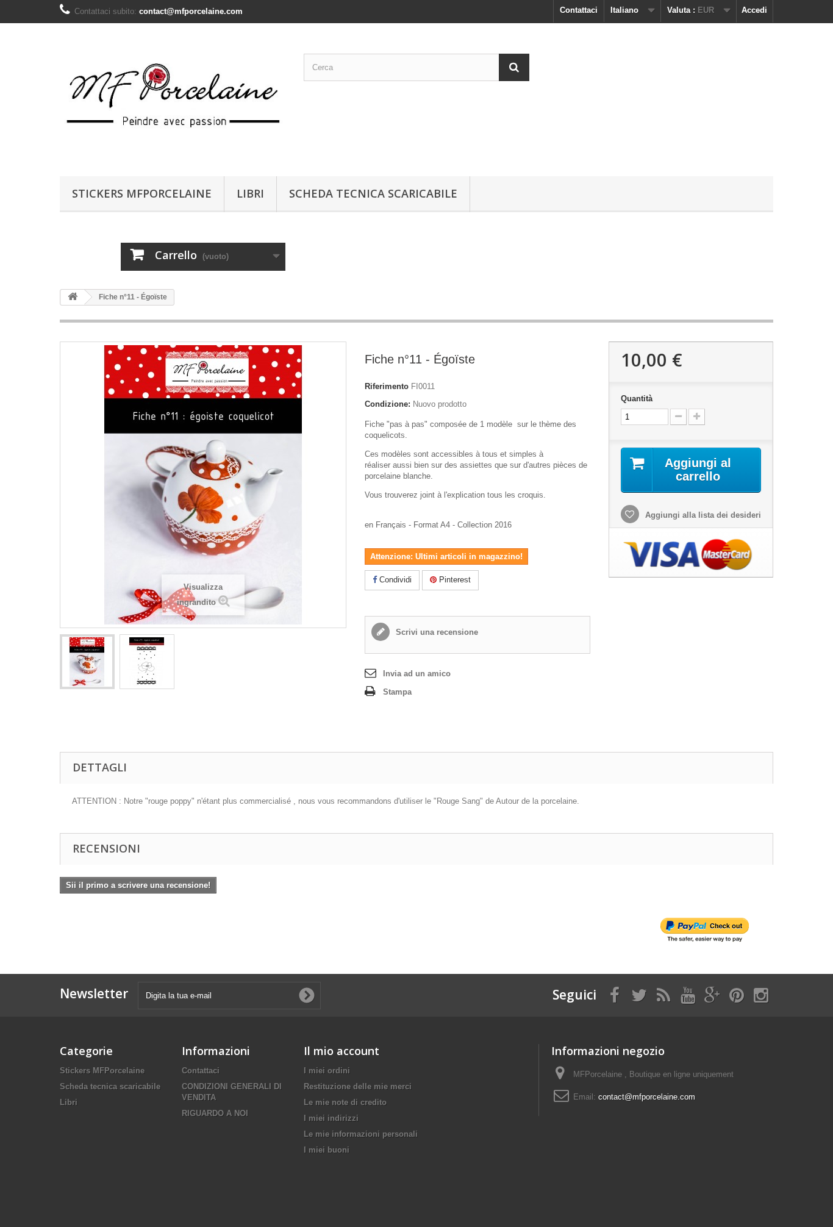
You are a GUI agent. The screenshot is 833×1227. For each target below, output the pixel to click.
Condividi (394, 579)
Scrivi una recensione (435, 632)
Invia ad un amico (417, 673)
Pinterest (454, 579)
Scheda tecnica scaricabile (373, 193)
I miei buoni (326, 1149)
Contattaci (579, 10)
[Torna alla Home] (72, 297)
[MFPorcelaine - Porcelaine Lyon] (172, 96)
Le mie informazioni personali (361, 1134)
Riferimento (387, 386)
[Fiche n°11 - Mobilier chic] (87, 662)
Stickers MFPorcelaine (142, 193)
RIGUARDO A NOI (215, 1113)
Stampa (397, 691)
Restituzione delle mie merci (358, 1086)
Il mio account (341, 1050)
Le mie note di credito (345, 1102)
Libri (250, 193)
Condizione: (387, 404)
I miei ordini (327, 1070)
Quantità (636, 398)
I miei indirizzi (331, 1118)
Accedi (754, 10)
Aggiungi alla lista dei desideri (702, 515)
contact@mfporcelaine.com (646, 1096)
